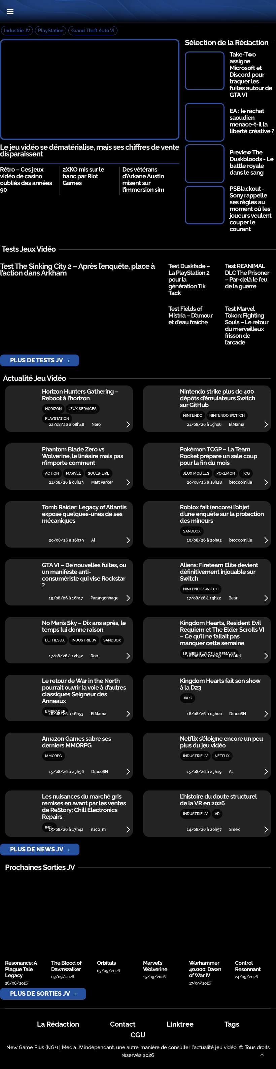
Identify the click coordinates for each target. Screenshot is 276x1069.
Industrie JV (17, 30)
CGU (138, 1035)
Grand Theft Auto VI (92, 30)
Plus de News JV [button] (36, 849)
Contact (123, 1024)
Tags (232, 1024)
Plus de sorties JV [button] (40, 993)
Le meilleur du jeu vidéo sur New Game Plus (138, 12)
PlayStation (50, 30)
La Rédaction (58, 1024)
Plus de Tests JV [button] (36, 360)
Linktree (180, 1024)
